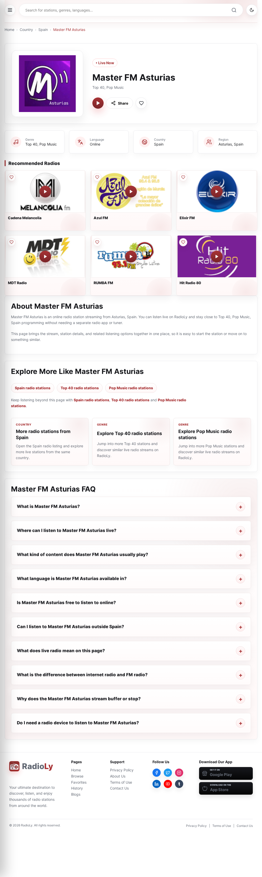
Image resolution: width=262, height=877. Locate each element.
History (77, 788)
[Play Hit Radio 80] (217, 256)
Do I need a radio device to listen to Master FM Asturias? (78, 722)
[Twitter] (168, 773)
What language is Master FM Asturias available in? (72, 578)
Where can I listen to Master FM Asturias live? (66, 530)
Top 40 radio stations (80, 388)
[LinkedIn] (156, 784)
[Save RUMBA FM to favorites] (97, 242)
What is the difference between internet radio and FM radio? (82, 674)
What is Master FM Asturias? (48, 506)
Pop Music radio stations (131, 388)
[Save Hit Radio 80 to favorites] (183, 242)
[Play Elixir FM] (217, 191)
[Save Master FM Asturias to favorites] (141, 103)
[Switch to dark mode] (251, 10)
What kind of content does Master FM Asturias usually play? (82, 554)
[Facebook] (156, 773)
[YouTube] (168, 784)
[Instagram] (179, 773)
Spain (43, 29)
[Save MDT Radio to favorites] (11, 242)
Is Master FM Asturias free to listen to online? (66, 602)
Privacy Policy (122, 770)
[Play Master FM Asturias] (98, 103)
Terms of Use (121, 782)
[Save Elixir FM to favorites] (183, 177)
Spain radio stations (32, 388)
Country (26, 29)
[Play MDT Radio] (45, 256)
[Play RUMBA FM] (131, 256)
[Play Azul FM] (131, 191)
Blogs (75, 794)
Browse (77, 776)
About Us (117, 776)
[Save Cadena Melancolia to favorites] (11, 177)
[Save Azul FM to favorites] (97, 177)
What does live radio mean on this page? (61, 650)
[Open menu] (10, 10)
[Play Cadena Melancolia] (45, 191)
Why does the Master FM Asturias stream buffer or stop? (79, 698)
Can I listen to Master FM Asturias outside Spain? (70, 626)
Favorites (78, 782)
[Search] (234, 10)
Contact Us (119, 788)
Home (9, 29)
